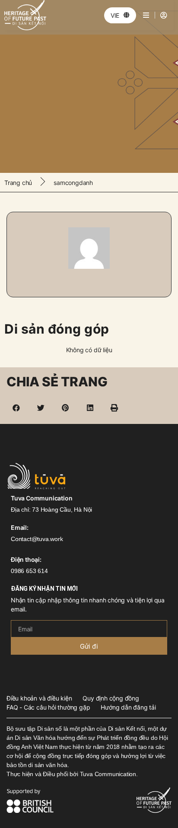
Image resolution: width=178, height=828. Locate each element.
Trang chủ (18, 182)
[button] (16, 407)
